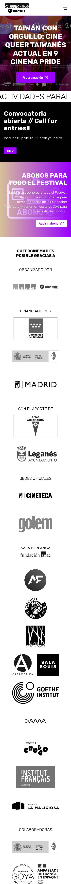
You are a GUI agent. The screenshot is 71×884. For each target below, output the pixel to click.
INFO (10, 150)
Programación (32, 77)
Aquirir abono (48, 223)
